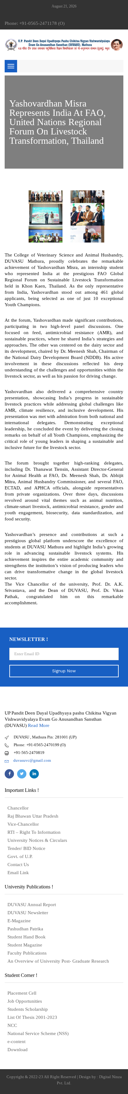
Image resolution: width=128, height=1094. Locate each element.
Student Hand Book (26, 936)
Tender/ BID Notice (26, 848)
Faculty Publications (27, 953)
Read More (38, 725)
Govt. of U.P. (20, 856)
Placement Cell (21, 993)
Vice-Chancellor (23, 824)
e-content (16, 1041)
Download (17, 1049)
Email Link (18, 872)
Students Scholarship (27, 1009)
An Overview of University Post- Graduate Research (58, 961)
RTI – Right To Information (34, 832)
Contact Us (18, 864)
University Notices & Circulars (37, 840)
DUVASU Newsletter (27, 912)
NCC (12, 1025)
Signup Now (64, 671)
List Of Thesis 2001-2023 (32, 1017)
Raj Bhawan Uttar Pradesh (32, 816)
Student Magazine (24, 944)
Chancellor (18, 808)
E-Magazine (19, 920)
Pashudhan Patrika (25, 928)
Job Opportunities (24, 1001)
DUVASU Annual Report (31, 904)
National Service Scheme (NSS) (38, 1033)
